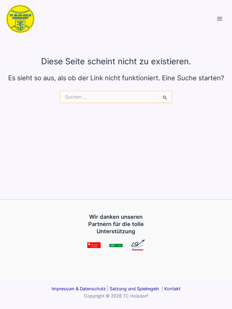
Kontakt (172, 288)
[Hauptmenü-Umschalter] (219, 18)
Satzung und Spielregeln (135, 288)
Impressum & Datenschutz (79, 288)
